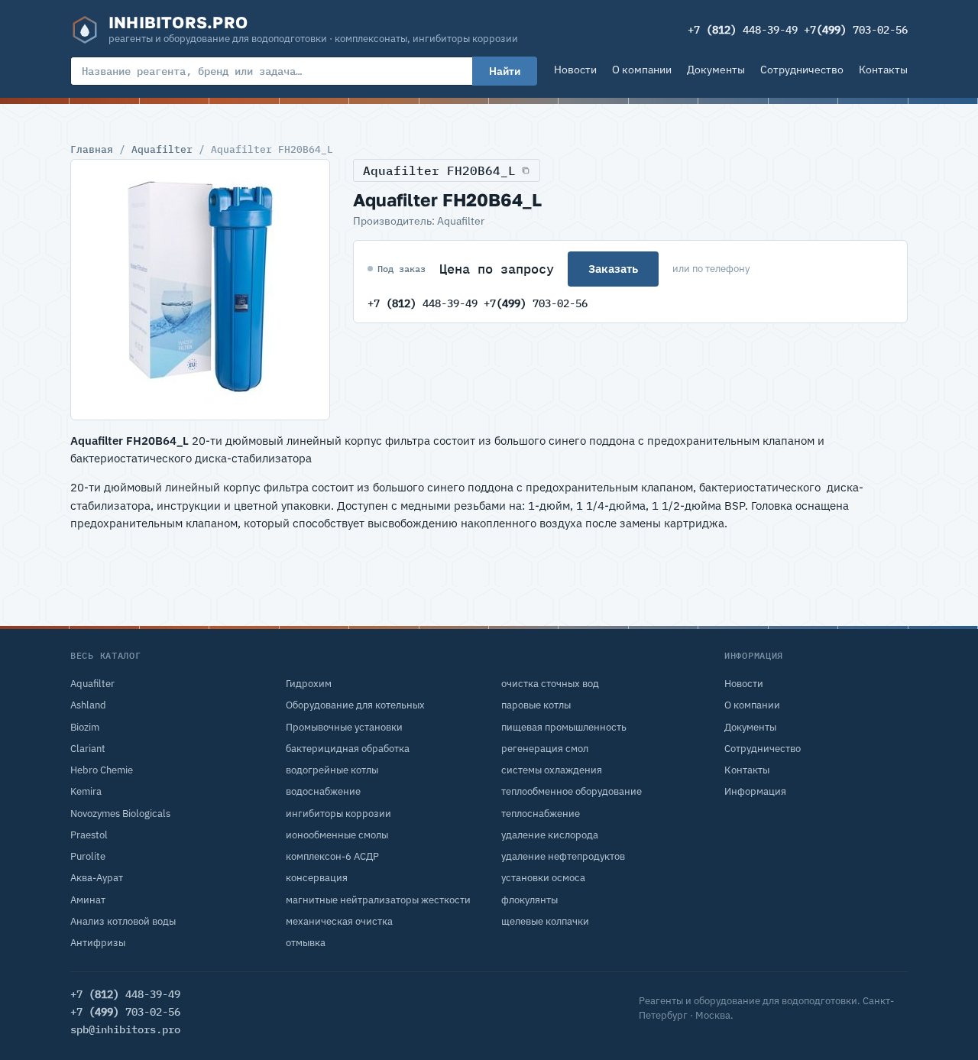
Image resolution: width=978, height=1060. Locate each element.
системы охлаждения (551, 769)
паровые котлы (536, 705)
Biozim (84, 727)
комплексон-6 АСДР (332, 856)
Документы (716, 69)
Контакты (883, 69)
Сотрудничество (802, 69)
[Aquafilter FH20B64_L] (200, 289)
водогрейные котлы (332, 769)
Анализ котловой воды (123, 921)
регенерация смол (544, 748)
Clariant (87, 748)
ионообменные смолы (337, 834)
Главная (91, 149)
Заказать (613, 268)
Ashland (88, 705)
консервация (317, 877)
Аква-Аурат (96, 877)
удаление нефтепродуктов (563, 856)
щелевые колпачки (545, 921)
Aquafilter (162, 149)
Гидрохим (309, 683)
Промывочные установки (344, 727)
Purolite (87, 856)
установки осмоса (543, 877)
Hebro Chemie (101, 769)
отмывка (305, 942)
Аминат (87, 899)
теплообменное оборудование (571, 791)
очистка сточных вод (550, 683)
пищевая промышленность (564, 727)
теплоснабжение (540, 813)
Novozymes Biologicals (120, 813)
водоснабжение (323, 791)
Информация (755, 791)
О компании (642, 69)
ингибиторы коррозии (338, 813)
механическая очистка (339, 921)
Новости (575, 69)
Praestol (89, 834)
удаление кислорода (549, 834)
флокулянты (529, 899)
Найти (504, 71)
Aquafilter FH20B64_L (439, 170)
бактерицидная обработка (348, 748)
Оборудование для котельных (355, 705)
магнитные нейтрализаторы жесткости (378, 899)
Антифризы (97, 942)
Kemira (86, 791)
